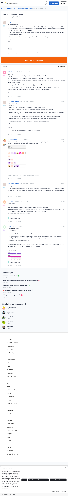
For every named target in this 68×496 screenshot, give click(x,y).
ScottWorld (10, 317)
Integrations (10, 346)
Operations (10, 373)
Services (9, 417)
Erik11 (9, 226)
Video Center (10, 397)
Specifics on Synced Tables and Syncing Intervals (15, 285)
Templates (10, 427)
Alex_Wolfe (10, 321)
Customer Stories (12, 403)
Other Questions (7, 278)
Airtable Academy (12, 390)
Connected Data (11, 360)
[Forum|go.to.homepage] (11, 3)
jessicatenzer (10, 312)
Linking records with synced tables (12, 295)
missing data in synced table (10, 276)
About (8, 437)
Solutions (9, 363)
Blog (8, 444)
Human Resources (12, 376)
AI (7, 356)
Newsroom (10, 451)
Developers (10, 420)
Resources (10, 410)
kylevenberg (10, 326)
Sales (8, 380)
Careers (9, 440)
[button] (2, 3)
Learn (8, 386)
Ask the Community (19, 8)
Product (9, 366)
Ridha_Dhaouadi (12, 72)
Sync (9, 49)
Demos (9, 400)
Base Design (28, 8)
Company (9, 434)
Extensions (10, 349)
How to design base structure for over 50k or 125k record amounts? (20, 280)
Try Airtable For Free (12, 454)
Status (9, 447)
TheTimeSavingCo (12, 139)
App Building (10, 353)
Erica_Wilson (11, 22)
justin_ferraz (11, 201)
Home (2, 8)
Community (9, 8)
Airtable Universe (12, 430)
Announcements (7, 292)
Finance (9, 383)
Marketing (10, 370)
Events (9, 393)
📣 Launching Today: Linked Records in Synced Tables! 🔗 (18, 290)
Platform (9, 339)
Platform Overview (12, 343)
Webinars (9, 407)
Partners (9, 413)
